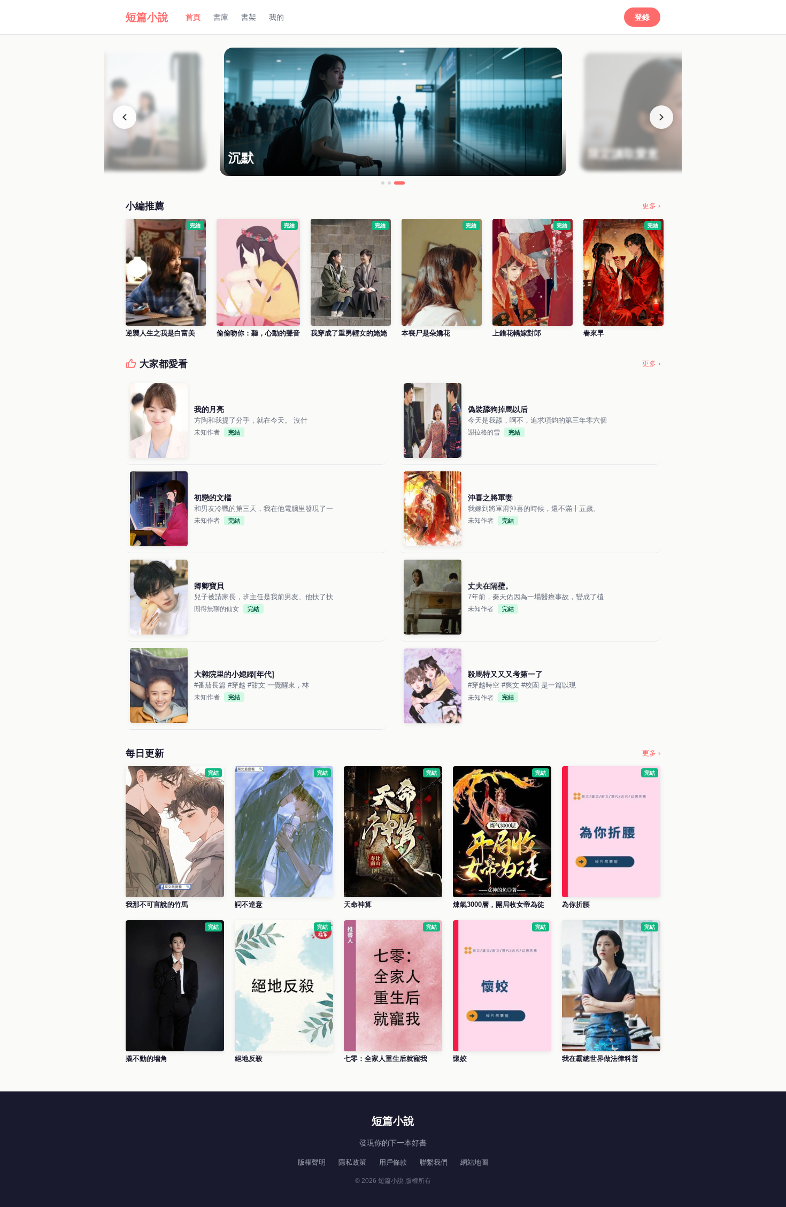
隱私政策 (352, 1162)
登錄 (642, 17)
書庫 (220, 17)
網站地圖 (474, 1162)
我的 (276, 17)
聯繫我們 (434, 1162)
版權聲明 (312, 1162)
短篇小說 (147, 17)
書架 (248, 17)
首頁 (193, 17)
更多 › (651, 206)
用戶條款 (393, 1162)
